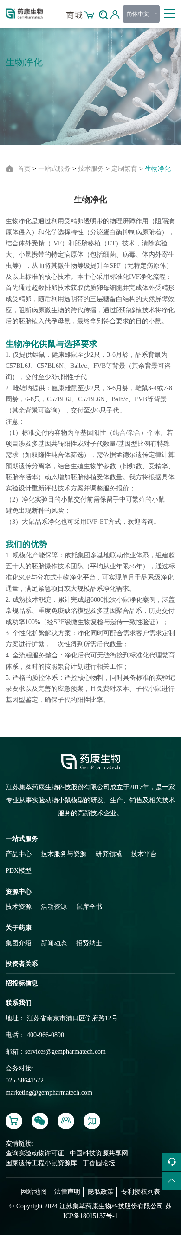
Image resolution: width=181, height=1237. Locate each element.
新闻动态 (54, 943)
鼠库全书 (89, 906)
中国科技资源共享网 (99, 1153)
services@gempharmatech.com (65, 1051)
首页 (24, 168)
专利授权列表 (140, 1191)
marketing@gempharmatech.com (49, 1092)
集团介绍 (19, 943)
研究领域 (109, 853)
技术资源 (19, 906)
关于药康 (19, 927)
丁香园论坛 (99, 1163)
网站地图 (34, 1191)
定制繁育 (124, 168)
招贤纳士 (89, 943)
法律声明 (67, 1191)
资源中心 (19, 891)
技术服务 (91, 168)
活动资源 (54, 906)
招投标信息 (22, 983)
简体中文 (138, 14)
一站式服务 (54, 168)
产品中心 (19, 853)
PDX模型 (19, 870)
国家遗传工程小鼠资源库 (41, 1163)
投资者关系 (22, 963)
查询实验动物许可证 (35, 1153)
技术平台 (144, 853)
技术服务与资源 (63, 853)
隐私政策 (101, 1191)
